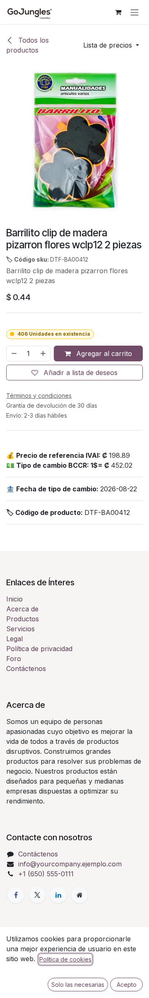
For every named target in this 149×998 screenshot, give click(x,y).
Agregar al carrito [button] (103, 353)
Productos (22, 619)
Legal (14, 639)
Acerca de (22, 609)
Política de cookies (65, 959)
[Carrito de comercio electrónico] (118, 12)
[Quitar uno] (14, 353)
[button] (111, 45)
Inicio (14, 599)
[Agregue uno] (43, 353)
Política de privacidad (39, 648)
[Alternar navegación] (134, 12)
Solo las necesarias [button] (77, 984)
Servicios (20, 629)
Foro (13, 658)
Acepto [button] (127, 984)
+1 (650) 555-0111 (46, 874)
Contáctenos (26, 668)
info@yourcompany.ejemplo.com (70, 864)
